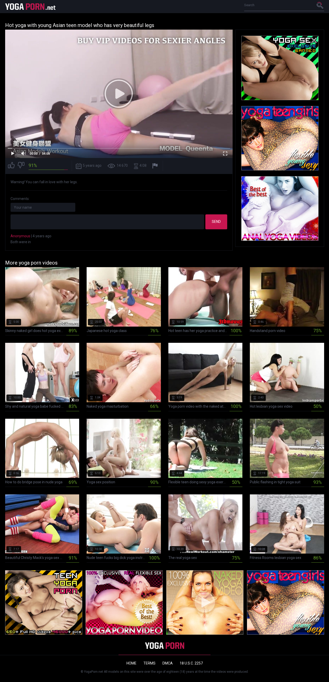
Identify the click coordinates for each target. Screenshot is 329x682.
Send (216, 222)
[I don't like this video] (21, 166)
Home (131, 663)
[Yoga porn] (31, 6)
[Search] (320, 5)
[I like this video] (11, 166)
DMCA (167, 663)
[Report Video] (155, 165)
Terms (149, 663)
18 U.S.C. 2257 (191, 663)
